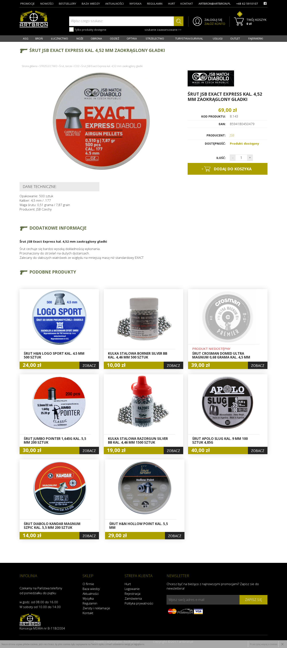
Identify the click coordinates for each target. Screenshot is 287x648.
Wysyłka (88, 598)
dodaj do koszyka (226, 168)
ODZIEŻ (114, 38)
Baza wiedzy (91, 589)
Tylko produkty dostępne (90, 30)
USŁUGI (217, 38)
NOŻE (79, 38)
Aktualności (91, 593)
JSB (232, 135)
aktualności (114, 3)
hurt (171, 3)
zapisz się (253, 599)
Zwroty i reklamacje (96, 608)
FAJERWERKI (255, 38)
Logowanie (132, 589)
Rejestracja (132, 593)
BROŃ (39, 38)
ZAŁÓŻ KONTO (214, 24)
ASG (25, 38)
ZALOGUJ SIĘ (213, 20)
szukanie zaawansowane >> (163, 30)
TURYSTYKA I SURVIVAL (189, 38)
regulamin (154, 3)
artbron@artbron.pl (215, 3)
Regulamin (90, 603)
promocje (27, 3)
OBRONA (96, 38)
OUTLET (235, 38)
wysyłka (135, 3)
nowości (46, 3)
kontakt (186, 3)
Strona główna (29, 66)
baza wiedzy (91, 3)
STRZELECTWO (155, 38)
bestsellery (67, 3)
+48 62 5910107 (247, 3)
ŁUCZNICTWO (59, 38)
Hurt (128, 584)
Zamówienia (133, 598)
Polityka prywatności (139, 603)
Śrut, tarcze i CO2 (69, 66)
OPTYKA (132, 38)
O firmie (88, 584)
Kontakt (88, 613)
